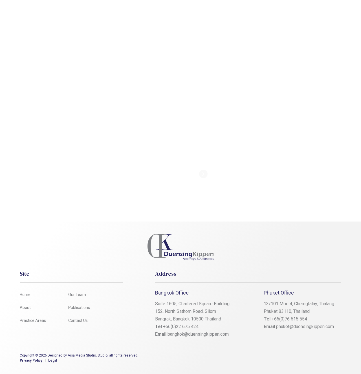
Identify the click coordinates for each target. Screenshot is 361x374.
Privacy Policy (31, 360)
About (117, 12)
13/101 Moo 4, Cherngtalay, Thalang (299, 303)
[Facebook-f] (290, 357)
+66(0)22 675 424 (181, 326)
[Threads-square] (321, 357)
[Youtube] (337, 357)
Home (93, 12)
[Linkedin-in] (305, 357)
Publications (218, 12)
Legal (52, 360)
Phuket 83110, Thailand (287, 311)
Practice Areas (149, 12)
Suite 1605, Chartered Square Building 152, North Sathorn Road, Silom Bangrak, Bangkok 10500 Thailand (193, 311)
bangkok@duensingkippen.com (198, 334)
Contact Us (254, 12)
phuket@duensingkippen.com (305, 326)
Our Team (185, 12)
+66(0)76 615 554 (290, 319)
